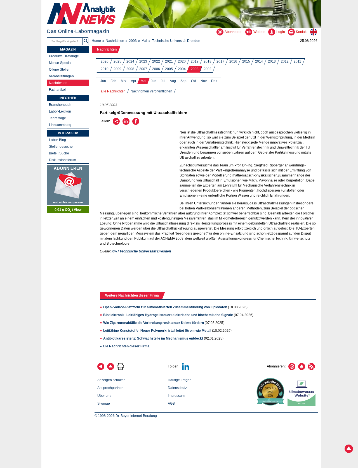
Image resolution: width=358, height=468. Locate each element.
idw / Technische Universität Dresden (141, 251)
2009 (117, 69)
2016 (233, 61)
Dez (214, 81)
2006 (156, 69)
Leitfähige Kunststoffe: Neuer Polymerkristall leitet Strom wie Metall (157, 331)
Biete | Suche (59, 153)
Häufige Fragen (180, 380)
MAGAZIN (68, 49)
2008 (130, 69)
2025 (117, 61)
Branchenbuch (60, 105)
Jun (153, 81)
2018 (207, 61)
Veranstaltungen (61, 76)
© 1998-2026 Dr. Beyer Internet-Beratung (126, 416)
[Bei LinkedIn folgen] (185, 369)
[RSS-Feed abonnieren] (311, 369)
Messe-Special (60, 63)
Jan (103, 81)
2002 (207, 69)
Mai (144, 41)
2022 (156, 61)
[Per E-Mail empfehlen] (116, 124)
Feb (113, 81)
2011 (297, 61)
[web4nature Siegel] (271, 405)
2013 (272, 61)
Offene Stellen (59, 69)
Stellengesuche (61, 147)
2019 (195, 61)
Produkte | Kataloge (64, 56)
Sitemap (103, 403)
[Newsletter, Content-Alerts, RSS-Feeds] (68, 185)
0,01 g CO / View (68, 210)
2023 (143, 61)
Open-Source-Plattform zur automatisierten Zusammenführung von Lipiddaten (165, 307)
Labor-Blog (57, 140)
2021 (169, 61)
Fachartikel (57, 90)
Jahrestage (57, 118)
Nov (204, 81)
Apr (133, 81)
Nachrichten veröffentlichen (151, 91)
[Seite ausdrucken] (120, 369)
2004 (182, 69)
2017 (220, 61)
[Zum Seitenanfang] (110, 369)
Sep (183, 81)
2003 (133, 41)
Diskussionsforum (62, 160)
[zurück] (100, 369)
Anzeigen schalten (111, 380)
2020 (182, 61)
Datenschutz (177, 388)
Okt (193, 81)
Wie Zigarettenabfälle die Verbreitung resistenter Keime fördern (153, 323)
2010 (105, 69)
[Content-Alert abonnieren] (301, 369)
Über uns (104, 396)
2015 (246, 61)
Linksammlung (60, 125)
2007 (143, 69)
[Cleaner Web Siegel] (303, 405)
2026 (105, 61)
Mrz (123, 81)
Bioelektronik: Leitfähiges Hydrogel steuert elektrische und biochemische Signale (168, 315)
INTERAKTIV (68, 133)
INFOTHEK (68, 98)
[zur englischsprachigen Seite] (315, 32)
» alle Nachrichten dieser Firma (125, 346)
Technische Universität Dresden (176, 41)
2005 (169, 69)
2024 (130, 61)
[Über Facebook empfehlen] (135, 124)
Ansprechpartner (110, 388)
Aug (173, 81)
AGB (171, 403)
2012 (285, 61)
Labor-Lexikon (60, 111)
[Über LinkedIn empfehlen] (126, 124)
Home (96, 41)
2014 (259, 61)
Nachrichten (115, 41)
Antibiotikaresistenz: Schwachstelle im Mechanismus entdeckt (153, 338)
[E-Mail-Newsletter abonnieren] (291, 369)
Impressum (176, 396)
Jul (163, 81)
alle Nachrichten (113, 91)
